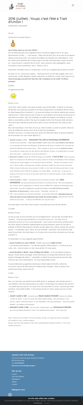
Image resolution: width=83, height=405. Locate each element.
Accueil (14, 374)
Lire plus (46, 403)
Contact (14, 384)
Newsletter (23, 26)
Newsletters (16, 379)
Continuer (38, 403)
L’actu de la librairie (18, 376)
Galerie (14, 382)
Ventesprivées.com (46, 219)
